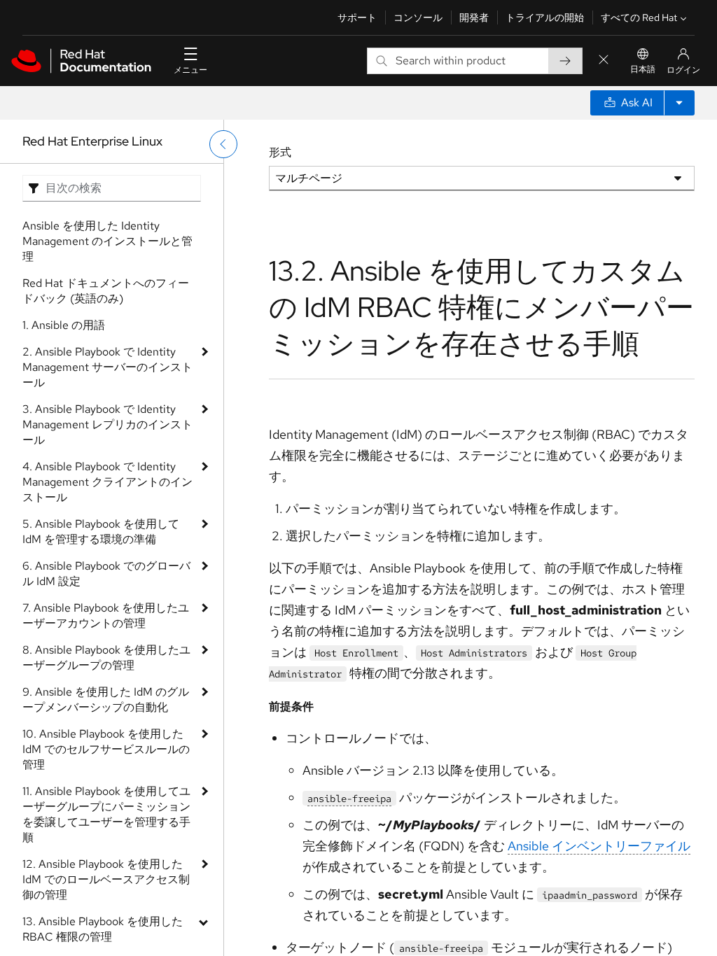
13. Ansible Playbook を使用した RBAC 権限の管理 (102, 929)
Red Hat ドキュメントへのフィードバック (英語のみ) (105, 291)
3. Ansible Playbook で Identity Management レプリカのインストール (107, 424)
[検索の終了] (603, 60)
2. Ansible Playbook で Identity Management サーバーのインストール (107, 367)
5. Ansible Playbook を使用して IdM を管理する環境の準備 (100, 531)
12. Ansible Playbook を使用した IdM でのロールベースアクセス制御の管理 (106, 879)
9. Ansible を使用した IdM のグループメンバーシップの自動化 (105, 699)
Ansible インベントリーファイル (599, 846)
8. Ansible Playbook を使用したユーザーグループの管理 (106, 657)
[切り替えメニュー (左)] (223, 144)
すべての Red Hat (639, 17)
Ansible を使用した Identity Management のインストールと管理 (107, 241)
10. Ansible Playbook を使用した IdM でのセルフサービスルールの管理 (106, 749)
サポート (357, 17)
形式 (280, 152)
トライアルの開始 (545, 17)
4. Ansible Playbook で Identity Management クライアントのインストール (107, 482)
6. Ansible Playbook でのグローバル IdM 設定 (106, 573)
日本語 (642, 69)
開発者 (474, 17)
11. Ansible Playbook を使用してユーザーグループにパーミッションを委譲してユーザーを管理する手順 (106, 814)
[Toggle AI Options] (679, 102)
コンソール (418, 17)
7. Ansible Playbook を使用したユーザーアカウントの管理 (105, 615)
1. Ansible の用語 (63, 325)
